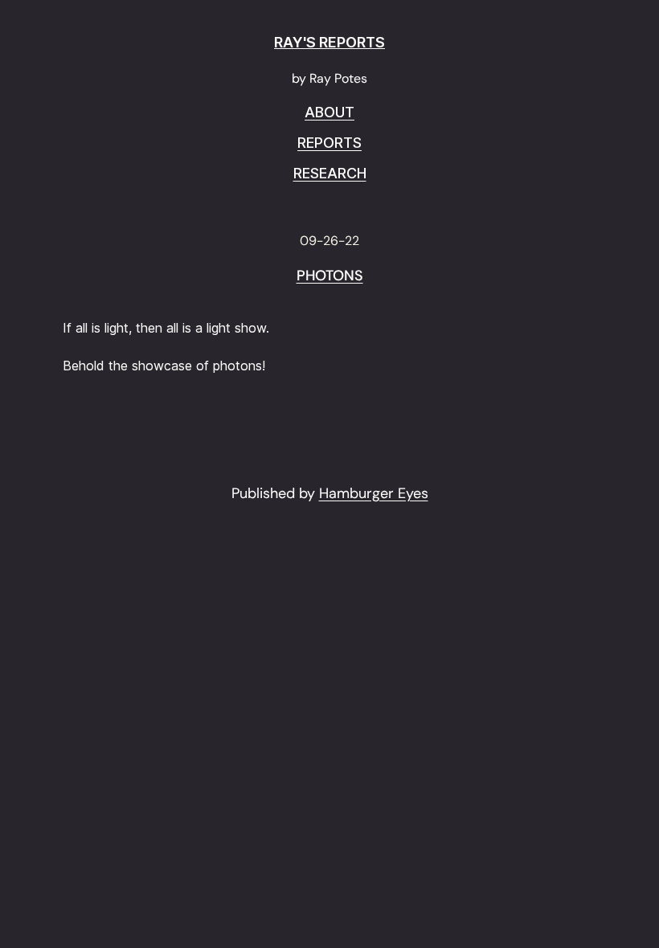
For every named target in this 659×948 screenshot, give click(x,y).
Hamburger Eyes (373, 493)
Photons (330, 276)
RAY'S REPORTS (329, 42)
